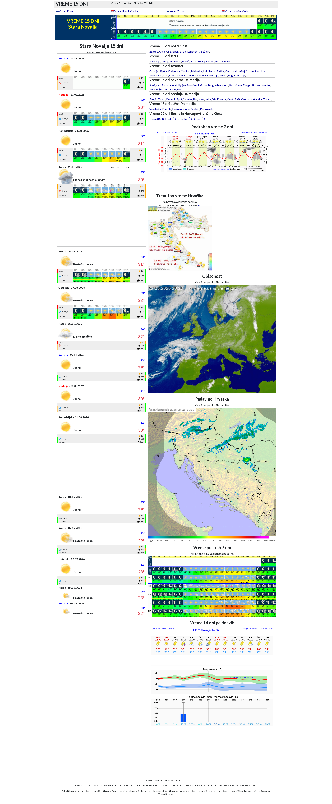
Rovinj (201, 61)
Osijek (163, 51)
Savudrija (154, 61)
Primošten (175, 89)
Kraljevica (174, 71)
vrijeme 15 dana (204, 791)
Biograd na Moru (218, 85)
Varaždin (204, 51)
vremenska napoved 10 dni (157, 791)
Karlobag (239, 75)
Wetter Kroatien (166, 794)
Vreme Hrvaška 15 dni (126, 11)
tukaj (199, 205)
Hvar (201, 99)
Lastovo (177, 109)
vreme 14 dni (137, 791)
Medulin (226, 61)
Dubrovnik (206, 109)
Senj (165, 75)
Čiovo (161, 99)
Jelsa (208, 99)
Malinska (196, 71)
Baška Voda (241, 99)
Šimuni (223, 75)
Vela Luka (155, 109)
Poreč (185, 61)
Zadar (165, 85)
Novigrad (175, 61)
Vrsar (193, 61)
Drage (246, 85)
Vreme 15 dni (66, 11)
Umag (165, 61)
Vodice (153, 89)
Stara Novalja (200, 75)
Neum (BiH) (156, 119)
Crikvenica (252, 71)
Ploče (186, 109)
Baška (220, 71)
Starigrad (154, 85)
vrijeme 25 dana (221, 791)
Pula (217, 61)
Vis (214, 99)
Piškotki (65, 791)
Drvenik (171, 99)
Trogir (153, 99)
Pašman (202, 85)
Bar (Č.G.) (202, 119)
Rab (171, 75)
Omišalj (185, 71)
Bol (195, 99)
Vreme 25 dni (177, 11)
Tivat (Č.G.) (172, 119)
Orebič (195, 109)
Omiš (230, 99)
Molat (173, 85)
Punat (212, 71)
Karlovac (192, 51)
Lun (189, 75)
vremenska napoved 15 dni (183, 791)
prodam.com (246, 791)
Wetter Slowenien (262, 791)
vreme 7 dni (110, 791)
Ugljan (182, 85)
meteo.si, (189, 785)
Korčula (166, 109)
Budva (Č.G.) (187, 119)
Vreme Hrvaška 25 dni (236, 11)
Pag (230, 75)
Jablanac (180, 75)
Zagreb (153, 51)
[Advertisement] (101, 222)
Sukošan (192, 85)
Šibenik (163, 89)
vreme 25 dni (97, 791)
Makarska (256, 99)
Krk (205, 71)
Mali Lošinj (238, 71)
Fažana (210, 61)
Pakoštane (235, 85)
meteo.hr (228, 785)
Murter (266, 85)
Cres (228, 71)
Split (179, 99)
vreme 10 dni (124, 791)
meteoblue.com (251, 785)
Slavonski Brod (177, 51)
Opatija (153, 71)
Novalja (213, 75)
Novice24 (234, 791)
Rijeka (163, 71)
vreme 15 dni (84, 791)
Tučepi (267, 99)
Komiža (221, 99)
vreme (73, 791)
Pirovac (256, 85)
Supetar (187, 99)
